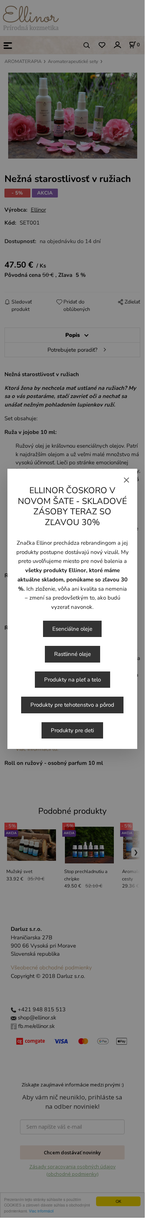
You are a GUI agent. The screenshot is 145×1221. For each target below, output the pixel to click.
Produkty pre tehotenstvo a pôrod (72, 705)
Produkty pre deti (72, 730)
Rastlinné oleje (72, 654)
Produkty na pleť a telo (72, 679)
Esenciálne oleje (72, 629)
